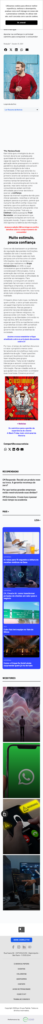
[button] (6, 50)
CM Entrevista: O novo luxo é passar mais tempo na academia (20, 498)
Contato (21, 984)
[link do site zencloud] (28, 1019)
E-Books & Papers (21, 964)
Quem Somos (22, 979)
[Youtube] (29, 947)
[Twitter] (24, 947)
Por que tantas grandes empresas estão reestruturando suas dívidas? (20, 491)
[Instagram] (19, 947)
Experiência (7, 557)
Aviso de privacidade (21, 989)
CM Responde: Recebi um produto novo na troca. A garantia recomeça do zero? (21, 482)
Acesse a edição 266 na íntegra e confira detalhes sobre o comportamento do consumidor (22, 229)
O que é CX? (21, 994)
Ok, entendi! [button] (21, 23)
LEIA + (37, 520)
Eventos (21, 969)
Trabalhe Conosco (21, 999)
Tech (5, 626)
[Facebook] (13, 947)
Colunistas (21, 974)
